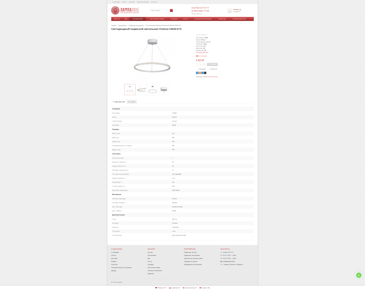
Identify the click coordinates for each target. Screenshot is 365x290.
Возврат (114, 261)
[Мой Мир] (202, 73)
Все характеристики (202, 52)
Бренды (113, 270)
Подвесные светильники (210, 77)
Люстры (117, 19)
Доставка (132, 2)
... (251, 19)
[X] (205, 73)
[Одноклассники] (200, 73)
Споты (185, 19)
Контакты (154, 2)
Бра (126, 19)
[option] (130, 89)
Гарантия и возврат (143, 2)
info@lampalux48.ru (229, 261)
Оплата (124, 2)
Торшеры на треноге (190, 261)
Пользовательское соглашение (121, 267)
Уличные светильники (202, 19)
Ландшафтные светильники (193, 264)
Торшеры (174, 19)
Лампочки (222, 19)
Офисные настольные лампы (193, 258)
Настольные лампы (157, 19)
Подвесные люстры (190, 252)
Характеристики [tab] (120, 102)
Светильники (138, 19)
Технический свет (239, 19)
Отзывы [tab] (132, 102)
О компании (116, 2)
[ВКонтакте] (197, 73)
